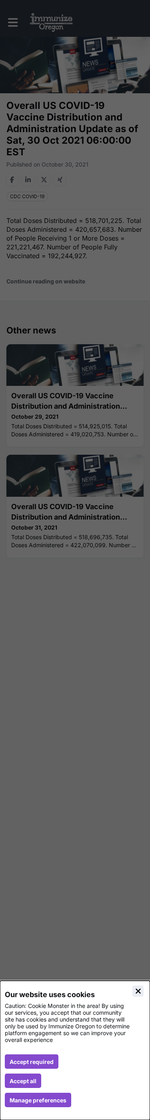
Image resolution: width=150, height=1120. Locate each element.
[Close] (138, 991)
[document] (75, 1050)
